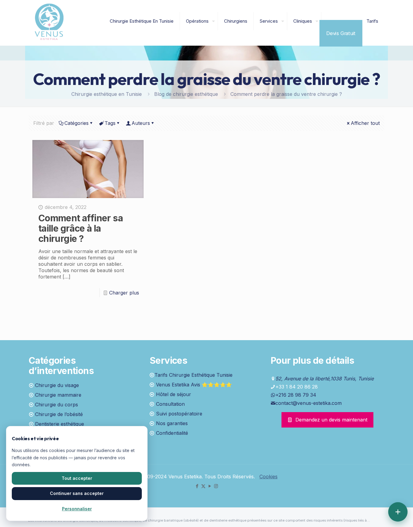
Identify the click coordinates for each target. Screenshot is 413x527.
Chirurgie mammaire (58, 395)
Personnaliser (77, 508)
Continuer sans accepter (77, 493)
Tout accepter (77, 478)
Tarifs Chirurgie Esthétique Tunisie (193, 375)
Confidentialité (172, 433)
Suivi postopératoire (179, 414)
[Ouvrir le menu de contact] (398, 512)
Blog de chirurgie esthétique (186, 94)
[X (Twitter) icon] (203, 486)
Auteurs (141, 123)
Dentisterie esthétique (59, 424)
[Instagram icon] (216, 486)
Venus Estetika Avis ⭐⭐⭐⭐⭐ (194, 385)
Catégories (76, 123)
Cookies (268, 476)
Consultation (170, 404)
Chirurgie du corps (56, 405)
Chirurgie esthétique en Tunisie (106, 94)
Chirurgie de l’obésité (59, 414)
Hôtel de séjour (173, 394)
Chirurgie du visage (57, 385)
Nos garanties (172, 423)
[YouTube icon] (209, 486)
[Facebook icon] (197, 486)
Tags (110, 123)
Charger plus (124, 293)
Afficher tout (365, 123)
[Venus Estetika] (49, 21)
